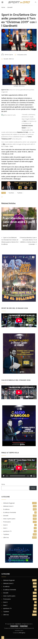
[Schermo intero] (34, 476)
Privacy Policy (14, 626)
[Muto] (31, 476)
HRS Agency (22, 633)
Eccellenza (6, 509)
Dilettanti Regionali (8, 503)
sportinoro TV (7, 531)
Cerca (3, 484)
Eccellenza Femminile (9, 512)
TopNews (19, 193)
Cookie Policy (23, 626)
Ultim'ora (11, 59)
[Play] (4, 476)
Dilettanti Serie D (8, 506)
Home (3, 7)
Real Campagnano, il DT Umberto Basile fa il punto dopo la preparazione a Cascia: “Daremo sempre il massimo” (19, 218)
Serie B (5, 525)
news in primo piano (8, 207)
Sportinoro (18, 624)
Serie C (5, 528)
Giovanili (9, 7)
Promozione (7, 522)
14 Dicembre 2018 (22, 54)
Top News (11, 193)
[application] (19, 468)
